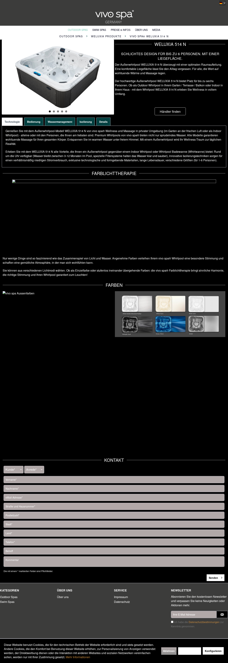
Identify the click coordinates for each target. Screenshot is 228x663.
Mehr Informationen (78, 657)
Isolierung (86, 121)
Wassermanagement (60, 121)
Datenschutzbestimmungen (204, 622)
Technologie (12, 121)
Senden (213, 578)
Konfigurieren (213, 651)
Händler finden (170, 111)
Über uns (63, 597)
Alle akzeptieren (189, 651)
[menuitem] (78, 29)
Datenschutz (122, 602)
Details (103, 121)
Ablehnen (169, 651)
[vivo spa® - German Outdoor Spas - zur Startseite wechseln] (114, 16)
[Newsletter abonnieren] (222, 614)
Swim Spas (7, 602)
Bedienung (33, 121)
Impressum (121, 597)
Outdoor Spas (8, 597)
